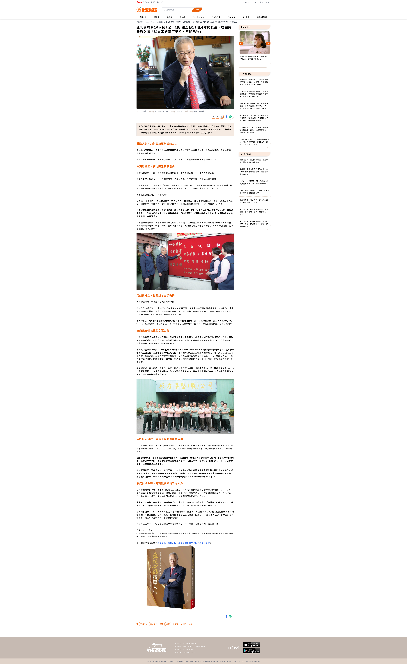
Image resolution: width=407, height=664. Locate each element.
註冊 (268, 2)
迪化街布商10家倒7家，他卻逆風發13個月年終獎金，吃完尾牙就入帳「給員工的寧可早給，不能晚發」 (202, 22)
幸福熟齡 (140, 22)
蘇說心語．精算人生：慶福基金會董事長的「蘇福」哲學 (184, 542)
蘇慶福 (175, 624)
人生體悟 (160, 22)
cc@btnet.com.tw (189, 652)
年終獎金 (153, 624)
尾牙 (162, 624)
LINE (254, 2)
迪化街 (183, 624)
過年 (190, 624)
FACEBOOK (245, 2)
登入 (261, 2)
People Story (150, 22)
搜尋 (197, 9)
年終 (168, 624)
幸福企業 (143, 624)
